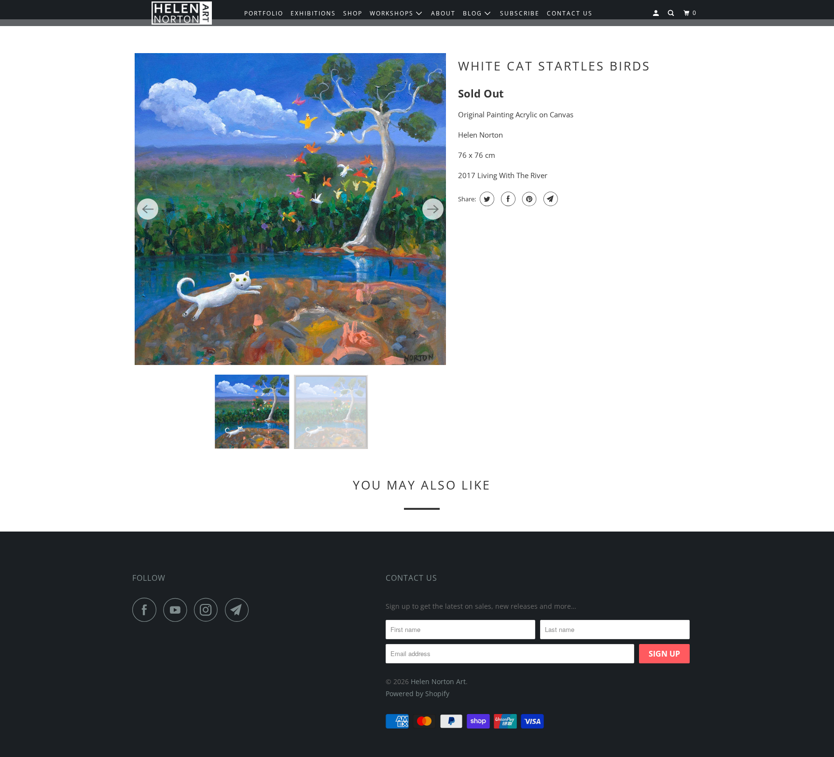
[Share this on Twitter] (485, 199)
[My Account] (657, 13)
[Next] (433, 209)
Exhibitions (313, 13)
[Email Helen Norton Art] (239, 610)
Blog (474, 13)
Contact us (570, 13)
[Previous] (147, 209)
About (443, 13)
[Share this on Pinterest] (528, 199)
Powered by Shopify (417, 693)
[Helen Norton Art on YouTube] (177, 610)
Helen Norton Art (438, 681)
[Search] (672, 13)
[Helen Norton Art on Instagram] (208, 610)
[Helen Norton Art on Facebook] (146, 610)
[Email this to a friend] (549, 199)
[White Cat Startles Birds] (290, 209)
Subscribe (520, 13)
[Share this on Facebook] (507, 199)
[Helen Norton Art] (181, 13)
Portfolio (263, 13)
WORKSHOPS (393, 13)
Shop (352, 13)
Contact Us (411, 578)
